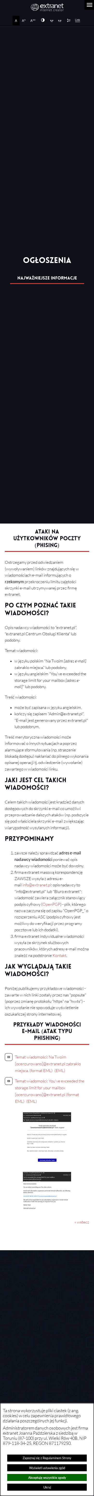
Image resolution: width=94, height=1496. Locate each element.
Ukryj (47, 1487)
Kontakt (59, 955)
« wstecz (81, 1222)
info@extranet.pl (36, 885)
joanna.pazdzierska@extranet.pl (54, 1394)
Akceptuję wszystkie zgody (47, 1478)
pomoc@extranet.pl (44, 1351)
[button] (47, 1160)
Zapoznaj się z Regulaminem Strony (47, 1458)
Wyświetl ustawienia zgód (47, 1468)
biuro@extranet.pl (33, 1298)
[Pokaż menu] (89, 5)
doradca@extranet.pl (45, 1365)
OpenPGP (51, 904)
